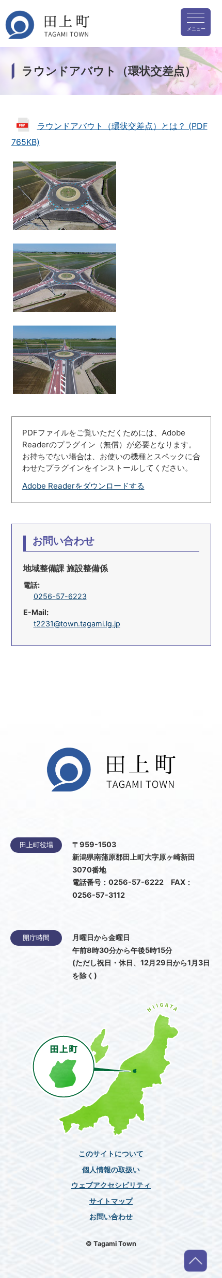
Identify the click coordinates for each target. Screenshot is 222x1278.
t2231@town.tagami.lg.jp (77, 623)
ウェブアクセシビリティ (111, 1185)
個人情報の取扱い (111, 1169)
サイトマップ (111, 1201)
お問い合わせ (111, 1216)
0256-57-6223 (60, 596)
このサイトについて (111, 1153)
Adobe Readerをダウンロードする (83, 486)
